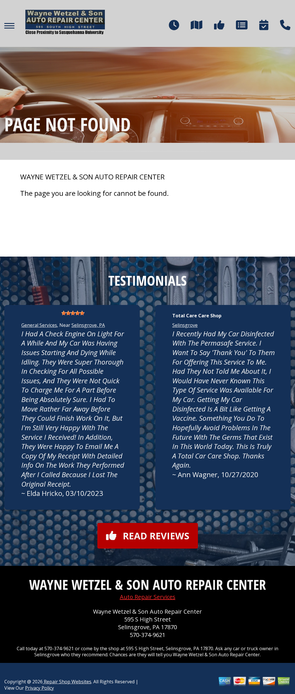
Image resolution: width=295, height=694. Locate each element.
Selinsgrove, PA (88, 325)
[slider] (72, 313)
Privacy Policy (39, 688)
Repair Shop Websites (67, 681)
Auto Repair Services (147, 597)
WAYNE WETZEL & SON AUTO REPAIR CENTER (92, 176)
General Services (39, 325)
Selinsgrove (185, 325)
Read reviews (156, 536)
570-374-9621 (147, 635)
